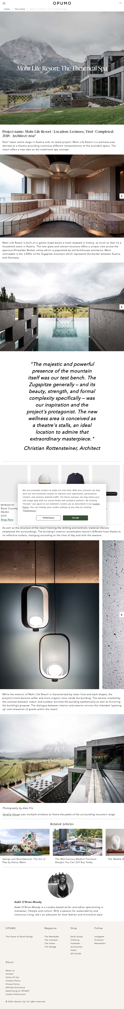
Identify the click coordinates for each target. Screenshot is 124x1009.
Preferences (48, 518)
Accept (75, 518)
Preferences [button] (29, 511)
